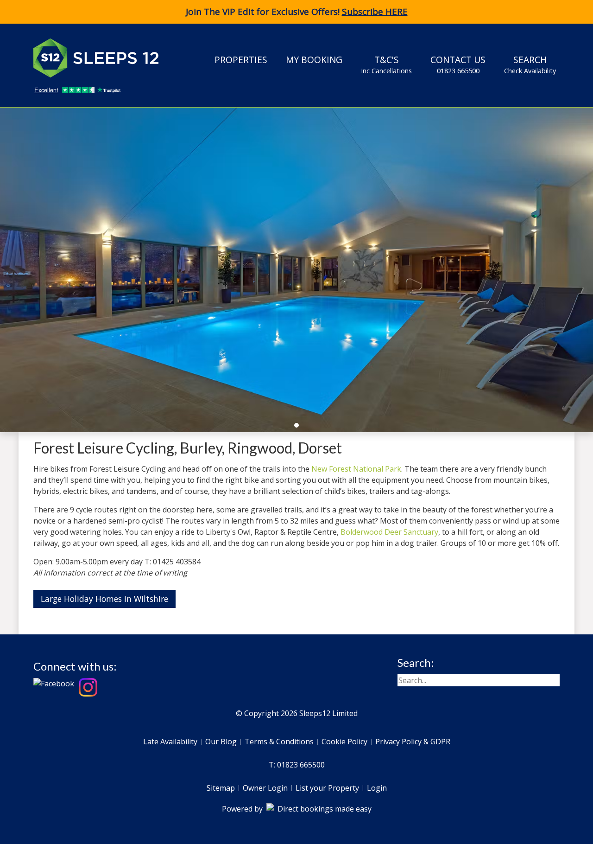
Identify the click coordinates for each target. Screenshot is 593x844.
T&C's (386, 64)
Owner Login (265, 788)
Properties (240, 59)
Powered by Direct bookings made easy (297, 809)
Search (530, 64)
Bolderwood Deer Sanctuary (389, 532)
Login (377, 788)
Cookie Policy (344, 741)
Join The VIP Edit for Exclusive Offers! (297, 12)
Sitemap (221, 788)
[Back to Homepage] (102, 58)
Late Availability (170, 741)
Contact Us (458, 64)
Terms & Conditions (279, 741)
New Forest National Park (356, 469)
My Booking (314, 59)
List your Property (327, 788)
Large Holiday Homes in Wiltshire (104, 598)
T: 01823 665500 (297, 765)
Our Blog (221, 741)
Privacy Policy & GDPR (412, 741)
